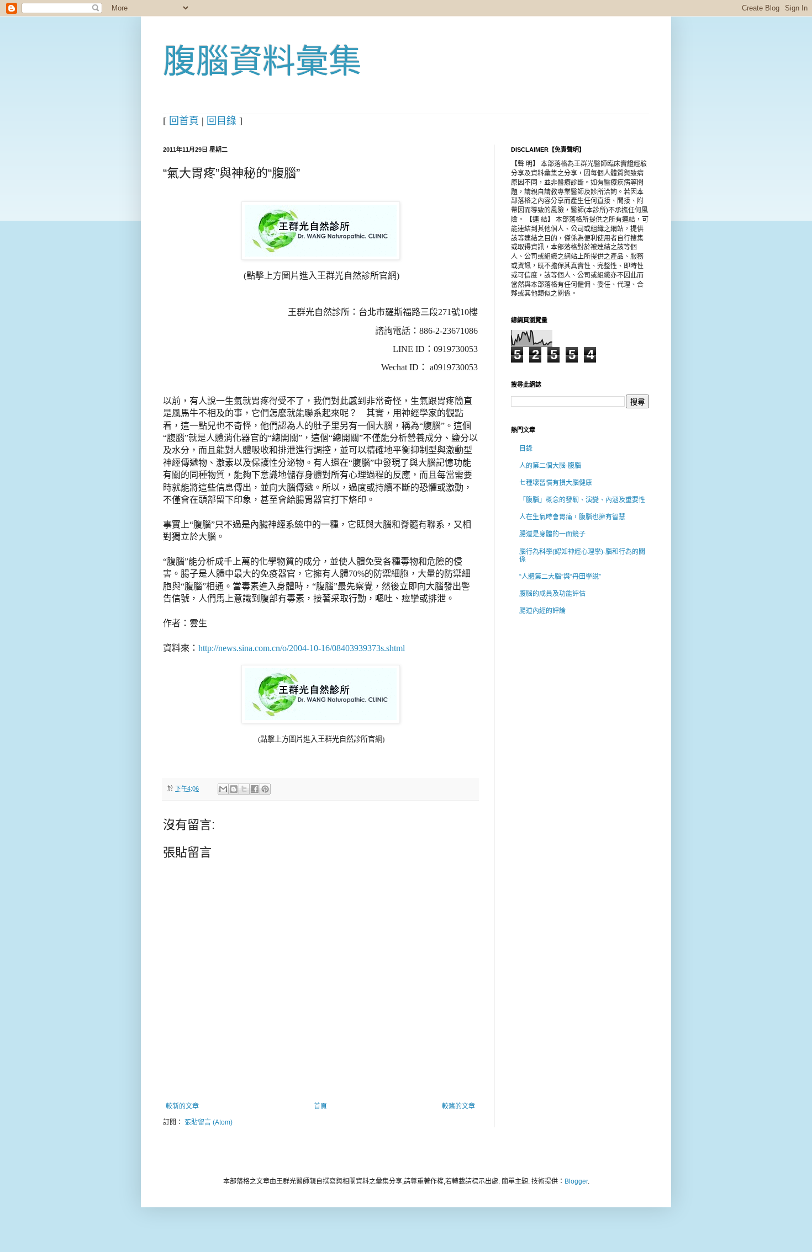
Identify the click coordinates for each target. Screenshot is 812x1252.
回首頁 (184, 120)
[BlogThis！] (233, 789)
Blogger (576, 1181)
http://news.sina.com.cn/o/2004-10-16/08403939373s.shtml (301, 648)
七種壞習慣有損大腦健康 (555, 483)
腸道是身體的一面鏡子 (552, 534)
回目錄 (221, 120)
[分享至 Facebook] (254, 789)
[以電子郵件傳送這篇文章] (223, 789)
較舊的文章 (458, 1106)
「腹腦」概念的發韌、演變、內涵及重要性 (582, 500)
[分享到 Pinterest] (265, 789)
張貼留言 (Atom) (208, 1122)
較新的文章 (182, 1106)
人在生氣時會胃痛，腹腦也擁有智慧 (572, 517)
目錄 (525, 448)
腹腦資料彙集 (262, 61)
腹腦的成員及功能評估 (552, 594)
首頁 (320, 1106)
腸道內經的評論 (542, 611)
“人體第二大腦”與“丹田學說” (560, 576)
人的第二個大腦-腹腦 (550, 466)
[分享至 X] (244, 789)
